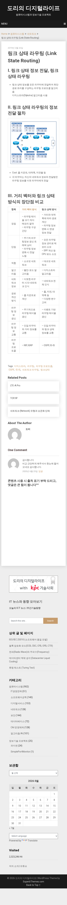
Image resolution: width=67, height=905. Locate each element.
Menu (4, 23)
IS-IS (18, 369)
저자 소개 (14, 866)
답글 (41, 471)
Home (4, 34)
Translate (33, 840)
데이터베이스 (17, 721)
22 (54, 811)
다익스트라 (20, 366)
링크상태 (45, 369)
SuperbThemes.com (33, 881)
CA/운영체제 (17, 727)
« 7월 (11, 828)
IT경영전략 (16, 691)
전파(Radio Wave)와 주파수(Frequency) (29, 652)
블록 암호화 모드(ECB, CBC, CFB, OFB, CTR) (31, 645)
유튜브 (23, 866)
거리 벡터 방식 (29, 209)
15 (54, 805)
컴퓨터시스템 (17, 34)
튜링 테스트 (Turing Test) (22, 667)
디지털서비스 (17, 703)
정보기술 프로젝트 (18, 741)
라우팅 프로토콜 (44, 366)
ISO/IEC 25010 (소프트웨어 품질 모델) (28, 639)
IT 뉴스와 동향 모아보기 (25, 601)
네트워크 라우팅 (30, 369)
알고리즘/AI (17, 733)
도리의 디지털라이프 (33, 8)
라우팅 (30, 366)
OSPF (11, 369)
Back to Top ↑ (33, 885)
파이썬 (14, 745)
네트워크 (31, 34)
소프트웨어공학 (19, 697)
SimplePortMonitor (20, 751)
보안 (13, 715)
